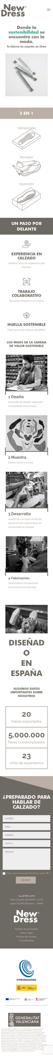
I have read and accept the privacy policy (26, 873)
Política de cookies (26, 936)
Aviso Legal (26, 933)
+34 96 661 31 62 (26, 896)
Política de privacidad (26, 929)
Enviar (25, 880)
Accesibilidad (26, 940)
